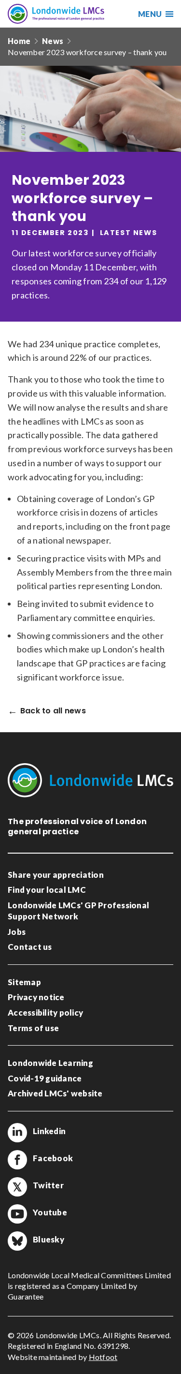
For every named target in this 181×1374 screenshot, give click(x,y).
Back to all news (53, 711)
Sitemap (24, 982)
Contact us (30, 947)
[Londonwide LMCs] (56, 14)
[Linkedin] (17, 1132)
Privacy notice (36, 997)
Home (19, 40)
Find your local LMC (47, 890)
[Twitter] (17, 1187)
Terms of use (33, 1028)
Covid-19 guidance (45, 1078)
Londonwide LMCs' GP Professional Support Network (78, 911)
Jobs (17, 932)
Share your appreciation (56, 875)
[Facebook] (17, 1159)
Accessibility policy (45, 1012)
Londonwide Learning (50, 1063)
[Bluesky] (17, 1241)
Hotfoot (103, 1356)
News (52, 40)
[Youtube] (17, 1214)
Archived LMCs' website (55, 1093)
